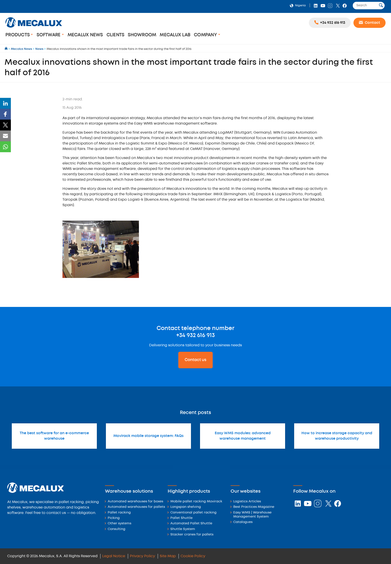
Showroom (142, 35)
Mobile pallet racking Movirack (196, 501)
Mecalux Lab (175, 35)
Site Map (168, 556)
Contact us (195, 360)
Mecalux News (85, 35)
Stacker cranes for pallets (191, 534)
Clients (115, 35)
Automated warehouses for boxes (135, 501)
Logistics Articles (247, 501)
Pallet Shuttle (181, 518)
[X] (5, 125)
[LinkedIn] (5, 103)
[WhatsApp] (5, 146)
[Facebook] (5, 114)
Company (206, 35)
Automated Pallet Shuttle (191, 523)
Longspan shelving (185, 507)
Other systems (119, 523)
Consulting (116, 529)
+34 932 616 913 (195, 335)
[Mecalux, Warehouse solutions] (33, 28)
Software (49, 35)
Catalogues (243, 522)
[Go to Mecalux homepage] (6, 49)
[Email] (5, 135)
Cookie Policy (193, 556)
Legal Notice (113, 556)
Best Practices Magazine (253, 507)
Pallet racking (119, 512)
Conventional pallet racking (193, 512)
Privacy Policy (142, 556)
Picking (114, 518)
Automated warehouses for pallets (136, 507)
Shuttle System (182, 529)
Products (18, 35)
